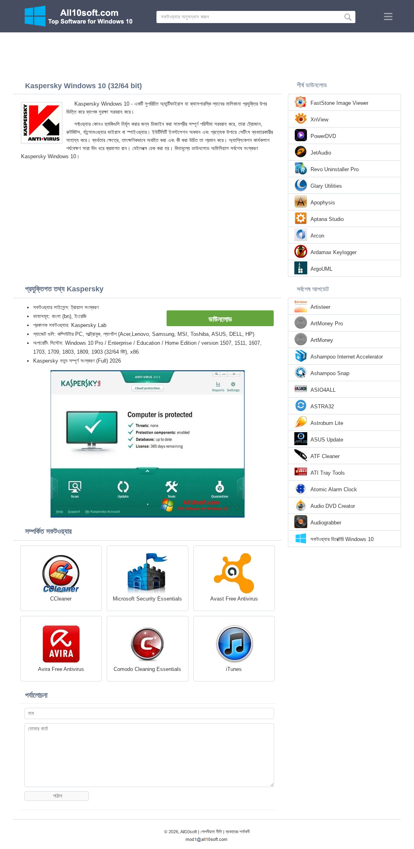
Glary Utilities (326, 186)
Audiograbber (325, 523)
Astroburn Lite (326, 423)
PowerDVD (323, 136)
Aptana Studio (327, 219)
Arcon (317, 236)
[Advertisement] (207, 54)
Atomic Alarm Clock (333, 489)
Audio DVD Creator (332, 506)
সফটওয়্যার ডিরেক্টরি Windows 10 (342, 539)
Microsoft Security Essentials (147, 599)
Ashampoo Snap (329, 373)
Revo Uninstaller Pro (334, 169)
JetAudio (320, 153)
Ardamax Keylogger (333, 252)
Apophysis (322, 203)
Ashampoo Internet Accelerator (346, 357)
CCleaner (61, 599)
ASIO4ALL (323, 390)
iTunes (234, 669)
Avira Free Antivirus (61, 669)
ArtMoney (321, 340)
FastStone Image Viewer (339, 103)
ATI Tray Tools (327, 473)
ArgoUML (321, 269)
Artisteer (320, 307)
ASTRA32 (322, 406)
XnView (319, 120)
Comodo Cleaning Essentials (147, 669)
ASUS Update (326, 440)
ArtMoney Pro (326, 323)
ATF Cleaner (325, 456)
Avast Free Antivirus (234, 599)
